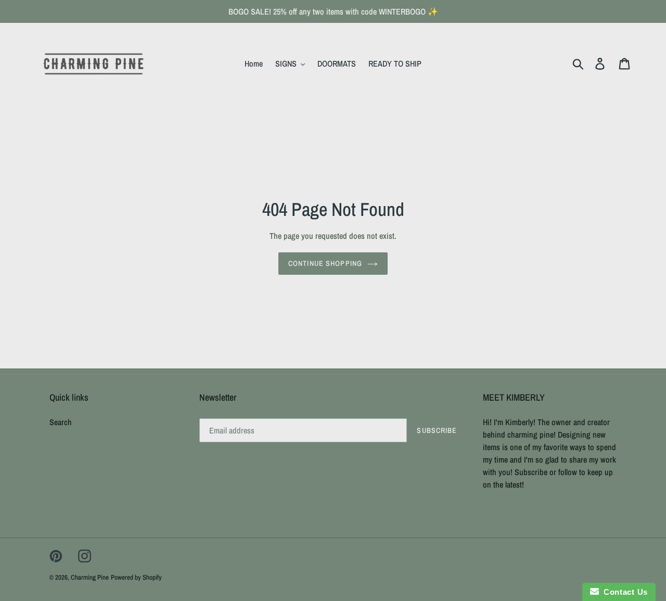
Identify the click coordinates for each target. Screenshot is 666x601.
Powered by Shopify (136, 577)
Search (60, 422)
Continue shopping (325, 263)
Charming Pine (90, 577)
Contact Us (623, 591)
